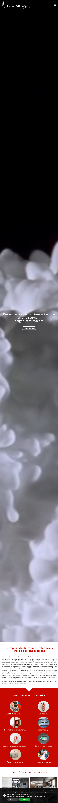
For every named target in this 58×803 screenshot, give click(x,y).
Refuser (14, 799)
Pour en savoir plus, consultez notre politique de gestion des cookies (26, 796)
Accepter (25, 799)
